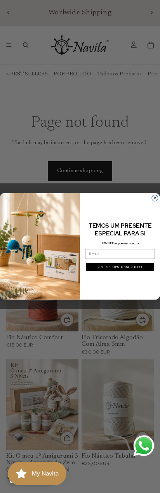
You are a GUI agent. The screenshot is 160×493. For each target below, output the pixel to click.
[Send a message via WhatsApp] (144, 446)
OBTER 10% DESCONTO (120, 266)
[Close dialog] (155, 198)
